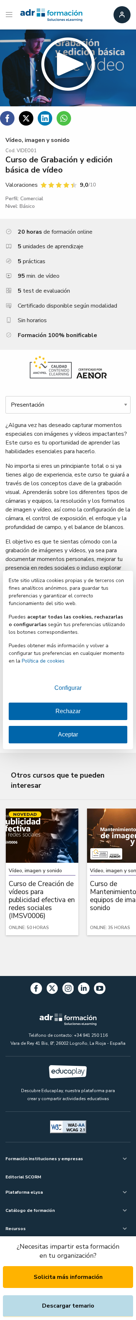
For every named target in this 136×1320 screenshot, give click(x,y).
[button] (68, 67)
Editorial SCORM (23, 1177)
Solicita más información (68, 1277)
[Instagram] (68, 990)
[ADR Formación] (51, 14)
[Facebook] (36, 990)
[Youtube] (100, 990)
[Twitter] (52, 990)
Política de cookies (43, 660)
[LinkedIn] (84, 990)
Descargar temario (68, 1306)
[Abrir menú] (10, 15)
